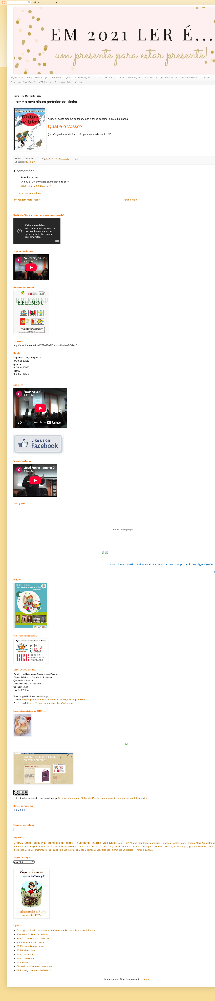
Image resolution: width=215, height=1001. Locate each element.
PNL (43, 842)
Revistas (138, 850)
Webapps (182, 846)
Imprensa (39, 850)
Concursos (80, 82)
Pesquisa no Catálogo (37, 77)
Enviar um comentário (29, 193)
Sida (145, 850)
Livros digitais (134, 77)
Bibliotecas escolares (49, 846)
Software (159, 846)
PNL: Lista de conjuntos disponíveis (161, 77)
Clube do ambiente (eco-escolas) (34, 966)
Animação (18, 846)
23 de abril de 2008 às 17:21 (36, 186)
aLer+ (121, 843)
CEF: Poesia (45, 82)
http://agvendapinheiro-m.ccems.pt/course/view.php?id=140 (53, 700)
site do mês (133, 846)
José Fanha (32, 842)
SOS (122, 77)
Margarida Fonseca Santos (164, 843)
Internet (96, 842)
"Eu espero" (147, 846)
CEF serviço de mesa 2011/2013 (33, 970)
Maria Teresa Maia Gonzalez (196, 843)
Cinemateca (206, 77)
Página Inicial (16, 77)
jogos (190, 846)
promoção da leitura (60, 842)
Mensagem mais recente (27, 199)
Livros (18, 842)
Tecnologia (50, 850)
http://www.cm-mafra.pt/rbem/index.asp (51, 703)
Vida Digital (109, 842)
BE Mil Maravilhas (25, 950)
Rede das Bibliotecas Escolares (33, 938)
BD (26, 162)
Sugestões (128, 850)
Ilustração (170, 846)
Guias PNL (110, 77)
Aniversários (82, 842)
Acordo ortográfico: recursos (88, 77)
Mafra (150, 850)
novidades (120, 846)
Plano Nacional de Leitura (30, 942)
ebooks (59, 850)
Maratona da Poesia (88, 846)
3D (127, 843)
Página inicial (130, 199)
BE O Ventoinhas (25, 958)
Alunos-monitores (139, 843)
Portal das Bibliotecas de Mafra (33, 934)
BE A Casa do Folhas (27, 954)
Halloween (70, 846)
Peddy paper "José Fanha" (23, 82)
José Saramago (114, 850)
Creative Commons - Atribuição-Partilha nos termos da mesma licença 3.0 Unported (102, 798)
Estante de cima (189, 77)
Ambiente (198, 846)
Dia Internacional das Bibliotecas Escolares (85, 850)
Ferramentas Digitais (61, 77)
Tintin (32, 162)
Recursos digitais (63, 82)
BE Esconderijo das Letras (30, 946)
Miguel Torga (107, 846)
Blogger (145, 979)
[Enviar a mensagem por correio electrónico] (76, 158)
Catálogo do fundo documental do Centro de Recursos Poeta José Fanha (55, 930)
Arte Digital (31, 846)
